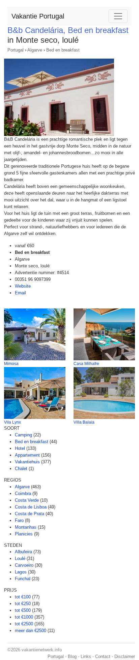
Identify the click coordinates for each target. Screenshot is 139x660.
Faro (19, 520)
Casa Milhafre (86, 363)
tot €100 (23, 596)
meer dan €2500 (30, 630)
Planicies (24, 533)
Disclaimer (124, 656)
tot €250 (23, 603)
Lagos (21, 571)
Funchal (22, 578)
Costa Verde (27, 500)
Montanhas (25, 527)
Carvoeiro (24, 565)
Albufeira (23, 551)
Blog (72, 656)
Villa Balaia (84, 422)
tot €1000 (24, 617)
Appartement (27, 455)
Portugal (15, 50)
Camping (23, 434)
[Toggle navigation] (118, 16)
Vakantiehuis (27, 461)
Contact (102, 656)
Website (23, 286)
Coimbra (23, 493)
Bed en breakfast (63, 50)
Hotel (20, 448)
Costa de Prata (29, 513)
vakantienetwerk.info (42, 649)
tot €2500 (24, 623)
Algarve (34, 50)
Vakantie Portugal (37, 16)
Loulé (20, 558)
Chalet (21, 468)
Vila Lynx (12, 422)
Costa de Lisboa (31, 506)
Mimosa (11, 363)
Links (86, 656)
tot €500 (23, 610)
